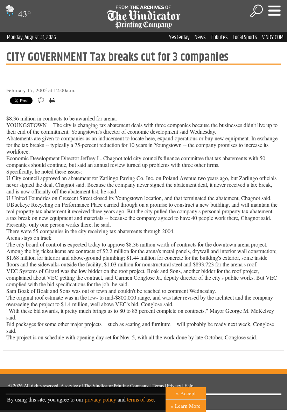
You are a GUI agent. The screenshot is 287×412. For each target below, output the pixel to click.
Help (189, 385)
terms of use (140, 399)
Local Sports (245, 37)
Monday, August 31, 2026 (31, 37)
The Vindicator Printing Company (116, 385)
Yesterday (179, 37)
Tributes (219, 37)
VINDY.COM (273, 37)
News (200, 37)
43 (23, 14)
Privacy (174, 385)
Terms (158, 385)
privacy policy (100, 399)
